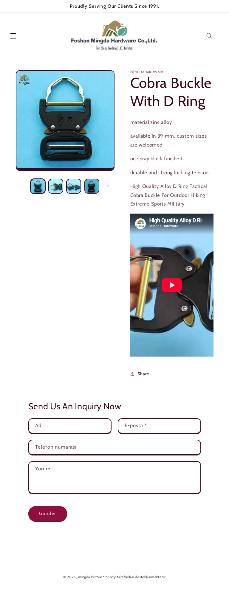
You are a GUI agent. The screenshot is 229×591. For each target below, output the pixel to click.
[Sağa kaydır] (107, 186)
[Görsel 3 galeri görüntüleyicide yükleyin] (73, 186)
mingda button (90, 577)
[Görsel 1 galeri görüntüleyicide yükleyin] (37, 186)
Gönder (47, 513)
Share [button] (143, 374)
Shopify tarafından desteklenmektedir (134, 577)
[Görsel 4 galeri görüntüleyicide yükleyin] (91, 186)
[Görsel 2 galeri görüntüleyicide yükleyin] (55, 186)
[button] (13, 36)
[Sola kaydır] (22, 186)
